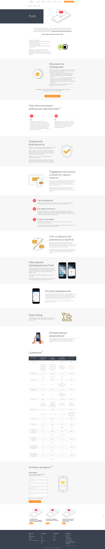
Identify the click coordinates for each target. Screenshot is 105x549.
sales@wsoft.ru (68, 536)
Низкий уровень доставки (54, 77)
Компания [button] (54, 1)
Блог (51, 1)
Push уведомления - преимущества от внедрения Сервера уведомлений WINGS (36, 520)
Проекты (48, 1)
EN (75, 1)
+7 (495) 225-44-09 (68, 535)
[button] (69, 1)
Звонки (42, 537)
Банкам (30, 535)
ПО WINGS (71, 357)
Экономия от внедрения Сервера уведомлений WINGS (52, 520)
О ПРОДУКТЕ (44, 533)
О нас (54, 535)
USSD (42, 541)
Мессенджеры (43, 540)
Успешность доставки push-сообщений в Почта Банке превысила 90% (68, 520)
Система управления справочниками (34, 540)
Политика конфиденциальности (70, 545)
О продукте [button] (43, 1)
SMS (41, 535)
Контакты (59, 1)
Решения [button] (38, 1)
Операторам (30, 537)
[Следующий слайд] (103, 516)
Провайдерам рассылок (32, 536)
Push (41, 536)
